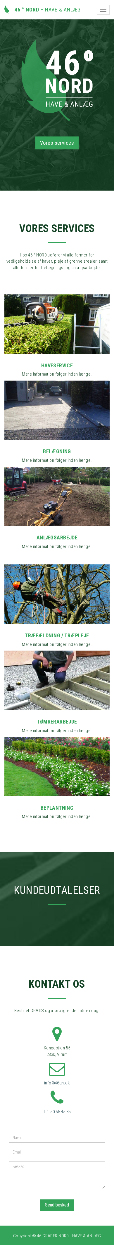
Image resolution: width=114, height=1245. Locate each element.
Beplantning (57, 808)
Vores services (57, 143)
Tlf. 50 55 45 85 (57, 1111)
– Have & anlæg (45, 9)
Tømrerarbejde (57, 722)
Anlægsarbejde (57, 537)
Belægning (57, 451)
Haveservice (57, 365)
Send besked (57, 1205)
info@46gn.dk (57, 1083)
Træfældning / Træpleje (57, 635)
